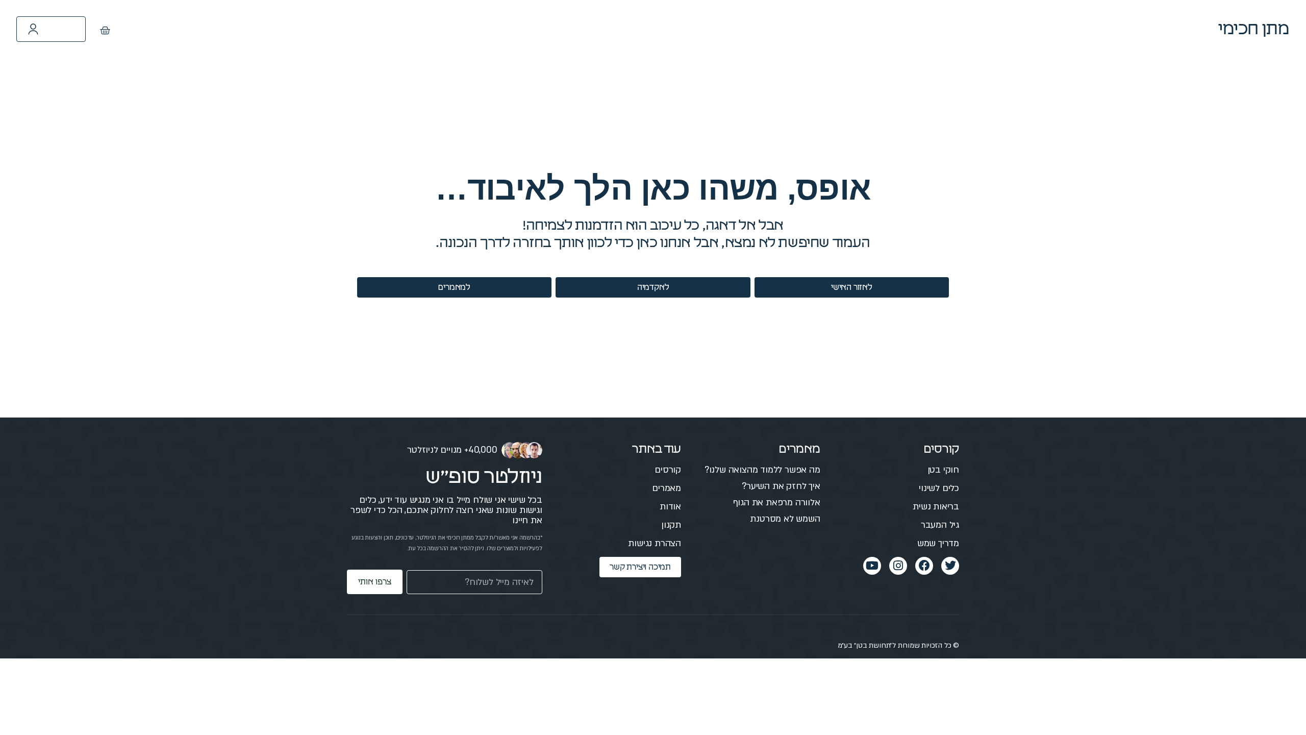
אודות (670, 506)
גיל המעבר (940, 525)
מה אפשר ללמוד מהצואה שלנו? (762, 470)
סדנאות (677, 29)
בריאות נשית (936, 506)
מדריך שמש (938, 543)
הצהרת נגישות (654, 543)
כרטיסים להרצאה (533, 29)
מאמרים (734, 29)
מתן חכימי (1254, 29)
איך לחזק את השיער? (781, 486)
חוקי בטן (943, 470)
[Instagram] (898, 566)
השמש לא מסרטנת (785, 519)
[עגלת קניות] (105, 30)
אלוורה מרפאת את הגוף (776, 502)
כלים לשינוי (939, 488)
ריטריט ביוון (614, 29)
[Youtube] (872, 566)
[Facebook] (924, 566)
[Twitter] (950, 566)
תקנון (671, 525)
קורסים (791, 29)
